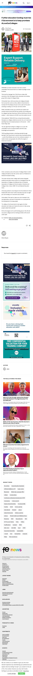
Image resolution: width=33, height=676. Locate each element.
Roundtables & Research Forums (9, 657)
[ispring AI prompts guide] (16, 162)
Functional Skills (21, 503)
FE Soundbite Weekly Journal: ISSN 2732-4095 (13, 605)
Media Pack (5, 613)
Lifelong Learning (19, 512)
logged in (13, 253)
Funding (6, 506)
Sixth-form (6, 527)
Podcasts (4, 626)
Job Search (4, 595)
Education (4, 578)
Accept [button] (21, 673)
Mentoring (6, 518)
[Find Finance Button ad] (16, 291)
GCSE (11, 506)
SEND (20, 524)
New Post (4, 637)
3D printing (6, 486)
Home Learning (18, 506)
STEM (24, 527)
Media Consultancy (6, 617)
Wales (5, 536)
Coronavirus (7, 501)
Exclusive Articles (6, 602)
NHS (26, 518)
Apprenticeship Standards (17, 486)
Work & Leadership (6, 582)
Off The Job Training (9, 521)
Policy (17, 521)
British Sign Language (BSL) (17, 492)
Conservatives (13, 495)
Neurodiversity (19, 518)
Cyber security (15, 501)
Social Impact (5, 585)
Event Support (5, 619)
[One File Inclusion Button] (16, 310)
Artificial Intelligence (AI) (9, 489)
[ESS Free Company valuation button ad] (16, 349)
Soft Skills (13, 527)
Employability (5, 581)
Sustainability (20, 530)
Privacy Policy (5, 570)
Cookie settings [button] (12, 673)
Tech (11, 533)
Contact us (4, 564)
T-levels (6, 533)
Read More (26, 671)
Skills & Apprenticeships (7, 584)
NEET (12, 518)
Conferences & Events (7, 652)
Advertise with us (6, 568)
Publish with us (5, 567)
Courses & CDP (5, 653)
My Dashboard (5, 638)
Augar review (21, 489)
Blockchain (6, 492)
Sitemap (4, 571)
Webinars (4, 659)
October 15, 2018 (9, 29)
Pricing (3, 612)
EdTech (4, 580)
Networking (5, 655)
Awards (4, 651)
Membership (5, 642)
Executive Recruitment (7, 593)
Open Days (4, 656)
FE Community (5, 566)
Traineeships (17, 533)
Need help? (4, 644)
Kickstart (14, 509)
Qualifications (7, 524)
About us (4, 563)
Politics (22, 521)
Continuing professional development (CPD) (14, 498)
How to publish (5, 634)
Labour (20, 509)
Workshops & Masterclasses (9, 660)
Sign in (28, 3)
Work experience (13, 536)
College (6, 495)
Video (3, 627)
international (7, 509)
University (25, 533)
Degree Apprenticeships (10, 503)
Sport (19, 527)
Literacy (6, 515)
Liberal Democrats (8, 512)
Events (3, 640)
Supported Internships (9, 530)
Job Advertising (6, 616)
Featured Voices (6, 603)
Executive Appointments (7, 592)
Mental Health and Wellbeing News (18, 515)
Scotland (15, 524)
